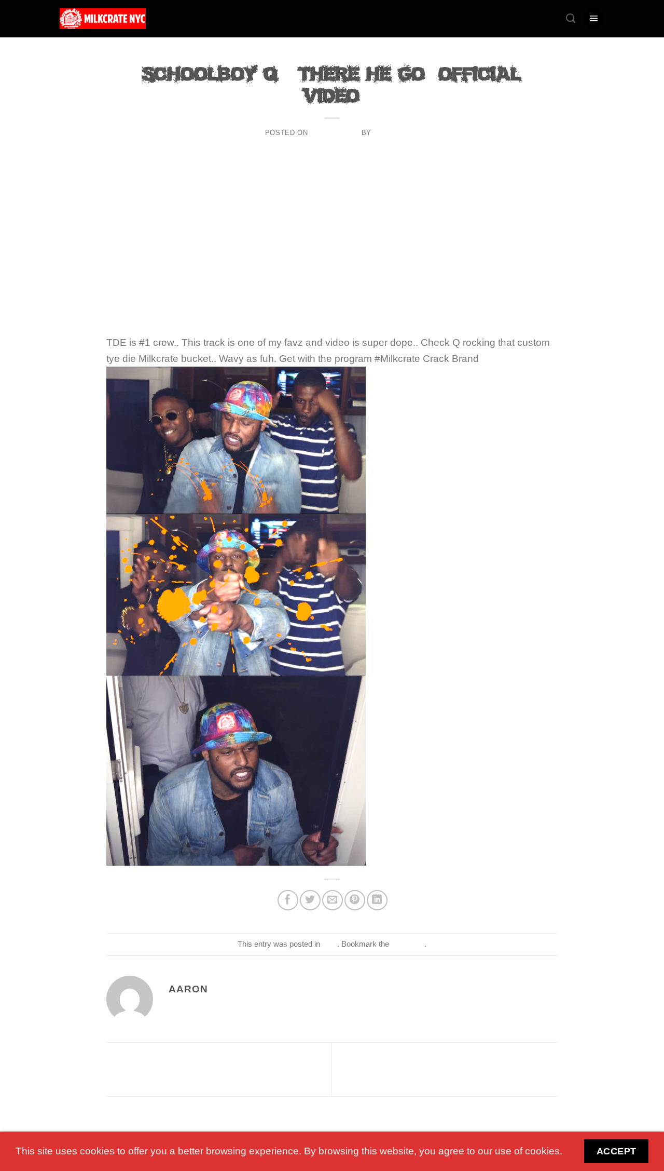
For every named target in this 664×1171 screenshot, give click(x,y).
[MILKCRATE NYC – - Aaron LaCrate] (103, 18)
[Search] (570, 19)
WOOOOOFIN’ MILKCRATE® (191, 1069)
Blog (332, 56)
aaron (386, 133)
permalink (407, 943)
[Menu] (593, 19)
